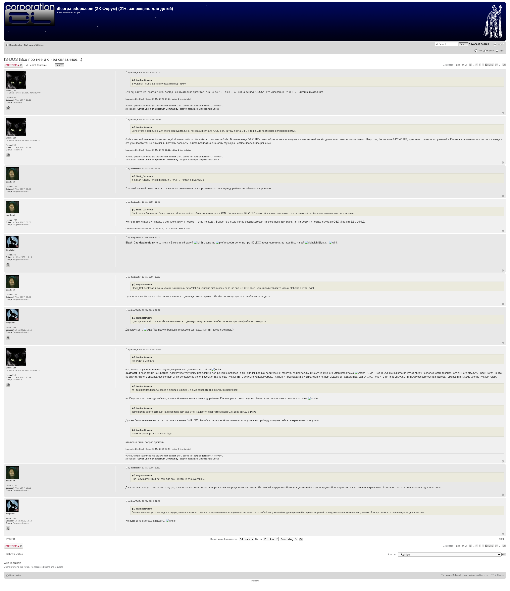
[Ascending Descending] (292, 539)
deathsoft (134, 169)
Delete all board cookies (464, 575)
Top (503, 113)
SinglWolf (135, 237)
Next (501, 539)
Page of (461, 65)
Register (490, 50)
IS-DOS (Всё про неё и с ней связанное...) (43, 59)
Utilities (39, 45)
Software (28, 45)
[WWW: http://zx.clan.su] (8, 108)
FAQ (480, 50)
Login (501, 50)
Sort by (259, 539)
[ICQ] (8, 265)
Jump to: (392, 554)
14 (504, 65)
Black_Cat (135, 72)
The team (445, 575)
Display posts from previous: (224, 539)
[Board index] (31, 14)
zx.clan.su (130, 109)
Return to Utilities (14, 554)
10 (496, 65)
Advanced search (479, 44)
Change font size (501, 44)
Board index (15, 45)
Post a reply (10, 64)
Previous (10, 539)
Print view (495, 44)
